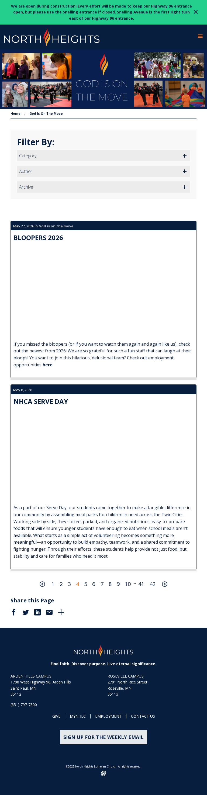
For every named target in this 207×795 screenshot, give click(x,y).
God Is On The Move (46, 113)
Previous (42, 584)
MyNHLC (78, 716)
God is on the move (56, 226)
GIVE (56, 716)
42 (153, 584)
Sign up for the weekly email (103, 737)
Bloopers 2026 (38, 237)
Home (15, 113)
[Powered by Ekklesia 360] (103, 773)
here (48, 365)
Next (165, 584)
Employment (108, 716)
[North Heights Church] (103, 651)
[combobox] (103, 155)
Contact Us (143, 716)
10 (128, 584)
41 (141, 584)
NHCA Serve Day (40, 401)
